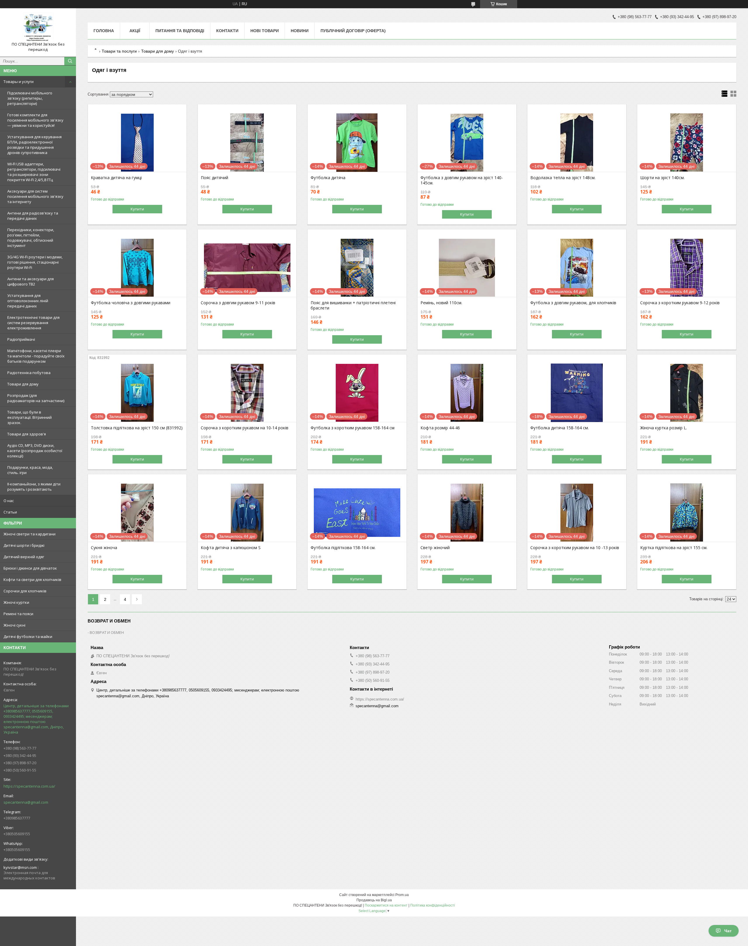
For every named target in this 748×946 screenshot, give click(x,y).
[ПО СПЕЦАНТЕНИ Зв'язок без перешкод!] (38, 27)
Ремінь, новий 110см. (441, 302)
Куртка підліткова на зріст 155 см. (673, 547)
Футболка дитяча (328, 177)
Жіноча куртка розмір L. (663, 427)
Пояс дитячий (214, 177)
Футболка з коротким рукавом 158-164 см (352, 427)
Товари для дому (23, 384)
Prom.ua (402, 895)
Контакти (227, 30)
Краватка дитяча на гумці (116, 177)
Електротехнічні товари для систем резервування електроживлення (33, 323)
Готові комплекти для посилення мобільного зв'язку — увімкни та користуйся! (35, 120)
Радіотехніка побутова (29, 372)
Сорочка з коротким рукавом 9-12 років (680, 302)
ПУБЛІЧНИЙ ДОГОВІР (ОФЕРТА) (353, 30)
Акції (134, 30)
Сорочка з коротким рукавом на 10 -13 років (574, 547)
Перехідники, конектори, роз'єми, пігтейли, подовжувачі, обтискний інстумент (30, 237)
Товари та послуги (119, 51)
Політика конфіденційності (432, 905)
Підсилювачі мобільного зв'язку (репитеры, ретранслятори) (29, 98)
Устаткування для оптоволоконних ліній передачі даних (27, 301)
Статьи (10, 512)
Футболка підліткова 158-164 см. (343, 547)
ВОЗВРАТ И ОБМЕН (107, 632)
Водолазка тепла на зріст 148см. (562, 177)
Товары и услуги (19, 81)
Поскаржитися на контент (386, 905)
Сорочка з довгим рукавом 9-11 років (238, 302)
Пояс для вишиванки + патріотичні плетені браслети (353, 305)
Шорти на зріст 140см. (662, 177)
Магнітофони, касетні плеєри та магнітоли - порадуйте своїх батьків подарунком (36, 356)
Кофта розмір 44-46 (440, 427)
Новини (300, 30)
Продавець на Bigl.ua (374, 900)
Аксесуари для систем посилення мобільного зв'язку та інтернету (35, 196)
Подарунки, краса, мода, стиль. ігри (30, 470)
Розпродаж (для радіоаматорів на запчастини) (35, 398)
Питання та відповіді (179, 30)
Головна (104, 30)
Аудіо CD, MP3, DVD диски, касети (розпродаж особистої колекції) (34, 451)
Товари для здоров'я (26, 434)
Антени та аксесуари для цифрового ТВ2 (30, 281)
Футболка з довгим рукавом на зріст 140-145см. (461, 180)
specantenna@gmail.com (26, 802)
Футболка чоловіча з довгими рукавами (130, 302)
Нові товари (264, 30)
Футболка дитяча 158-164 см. (559, 427)
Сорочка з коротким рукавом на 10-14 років (244, 427)
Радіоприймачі (21, 339)
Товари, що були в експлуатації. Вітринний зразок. (29, 417)
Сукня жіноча (104, 547)
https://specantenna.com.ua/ (29, 786)
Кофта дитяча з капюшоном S (231, 547)
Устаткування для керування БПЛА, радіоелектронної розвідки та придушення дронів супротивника (34, 144)
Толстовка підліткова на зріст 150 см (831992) (137, 427)
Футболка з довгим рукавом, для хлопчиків (573, 302)
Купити (137, 209)
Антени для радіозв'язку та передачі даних (32, 215)
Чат (728, 930)
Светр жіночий (435, 547)
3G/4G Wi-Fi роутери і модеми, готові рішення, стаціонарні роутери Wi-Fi (35, 262)
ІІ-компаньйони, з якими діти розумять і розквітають (33, 486)
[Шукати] (70, 61)
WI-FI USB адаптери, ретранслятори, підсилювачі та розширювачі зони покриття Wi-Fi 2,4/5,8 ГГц (33, 171)
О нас (9, 500)
